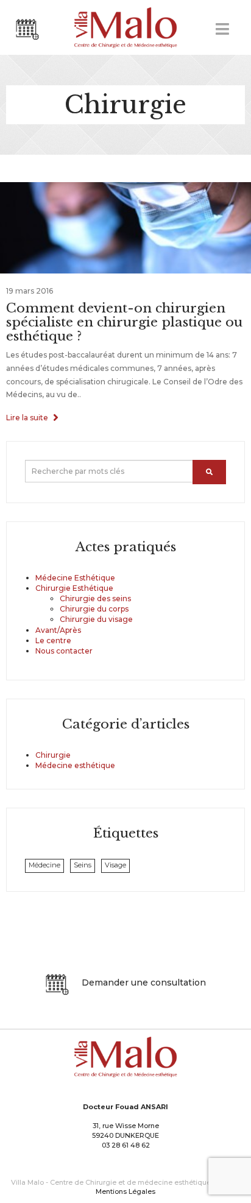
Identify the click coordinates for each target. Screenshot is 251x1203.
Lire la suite (28, 417)
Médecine (44, 865)
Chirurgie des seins (95, 598)
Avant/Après (58, 630)
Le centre (53, 640)
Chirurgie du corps (94, 608)
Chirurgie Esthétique (74, 588)
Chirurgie (53, 755)
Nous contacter (64, 650)
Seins (82, 865)
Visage (115, 865)
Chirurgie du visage (96, 619)
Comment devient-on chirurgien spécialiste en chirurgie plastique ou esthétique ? (124, 322)
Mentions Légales (125, 1191)
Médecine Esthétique (75, 577)
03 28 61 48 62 (126, 1145)
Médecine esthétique (75, 765)
